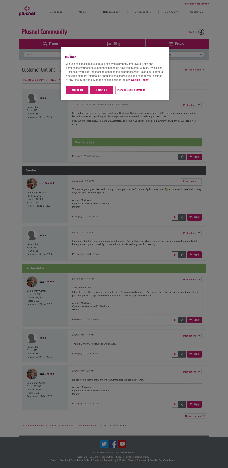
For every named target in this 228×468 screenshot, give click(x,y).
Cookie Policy (140, 79)
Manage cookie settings (131, 90)
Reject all (101, 90)
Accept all (77, 90)
